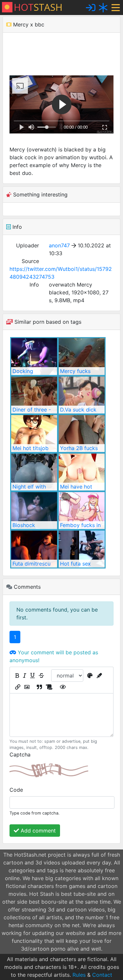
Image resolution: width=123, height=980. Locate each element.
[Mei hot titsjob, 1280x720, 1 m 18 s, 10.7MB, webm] (34, 433)
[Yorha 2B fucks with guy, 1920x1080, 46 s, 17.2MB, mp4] (82, 433)
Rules (79, 975)
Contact (102, 975)
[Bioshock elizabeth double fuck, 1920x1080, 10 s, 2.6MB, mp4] (34, 510)
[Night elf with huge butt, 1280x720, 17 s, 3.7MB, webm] (34, 472)
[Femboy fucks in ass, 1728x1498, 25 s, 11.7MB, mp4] (82, 510)
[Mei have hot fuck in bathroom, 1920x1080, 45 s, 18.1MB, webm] (82, 472)
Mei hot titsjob (30, 448)
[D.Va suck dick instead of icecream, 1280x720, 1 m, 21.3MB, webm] (82, 395)
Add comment (37, 830)
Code (16, 789)
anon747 (59, 245)
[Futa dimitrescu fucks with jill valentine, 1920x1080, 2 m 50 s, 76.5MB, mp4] (34, 549)
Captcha (20, 754)
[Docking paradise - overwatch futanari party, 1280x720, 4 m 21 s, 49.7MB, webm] (34, 356)
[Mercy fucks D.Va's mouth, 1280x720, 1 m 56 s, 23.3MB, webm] (82, 356)
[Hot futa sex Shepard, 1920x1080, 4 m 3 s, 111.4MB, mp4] (82, 549)
